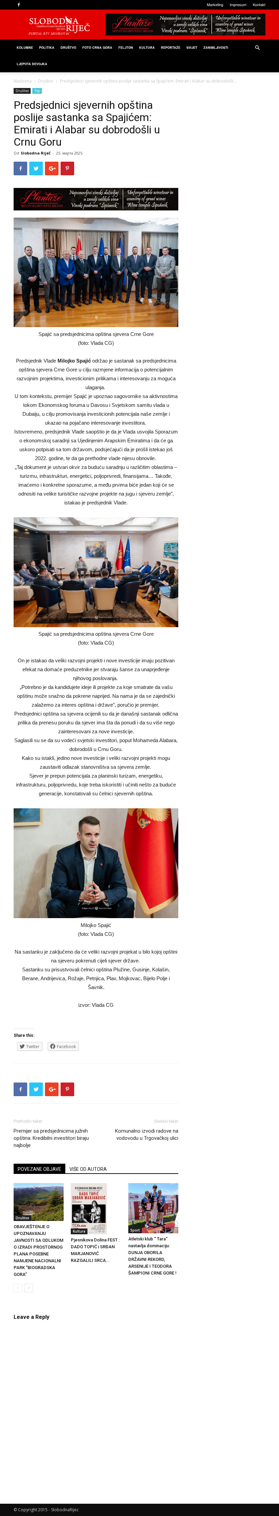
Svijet (191, 47)
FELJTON (125, 47)
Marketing (215, 4)
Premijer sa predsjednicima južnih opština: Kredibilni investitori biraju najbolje (51, 1138)
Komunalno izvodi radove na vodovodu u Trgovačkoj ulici (146, 1134)
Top (37, 90)
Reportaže (170, 47)
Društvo (68, 47)
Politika (46, 47)
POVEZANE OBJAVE (39, 1169)
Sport (135, 1230)
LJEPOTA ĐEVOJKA (32, 64)
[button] (257, 48)
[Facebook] (19, 5)
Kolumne (25, 47)
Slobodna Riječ (36, 153)
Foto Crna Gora (97, 47)
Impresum (238, 4)
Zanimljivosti (215, 47)
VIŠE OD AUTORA (88, 1169)
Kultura (147, 47)
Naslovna (23, 81)
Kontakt (259, 4)
